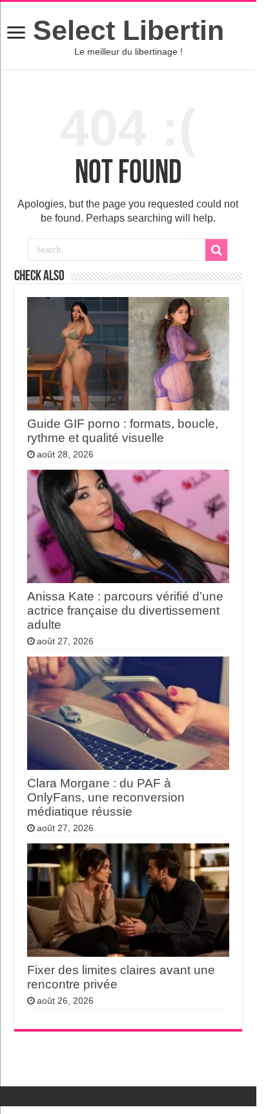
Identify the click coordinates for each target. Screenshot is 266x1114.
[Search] (216, 250)
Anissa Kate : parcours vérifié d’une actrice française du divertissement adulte (125, 610)
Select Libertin (128, 30)
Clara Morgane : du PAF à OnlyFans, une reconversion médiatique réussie (106, 797)
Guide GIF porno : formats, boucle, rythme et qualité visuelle (122, 431)
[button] (16, 33)
